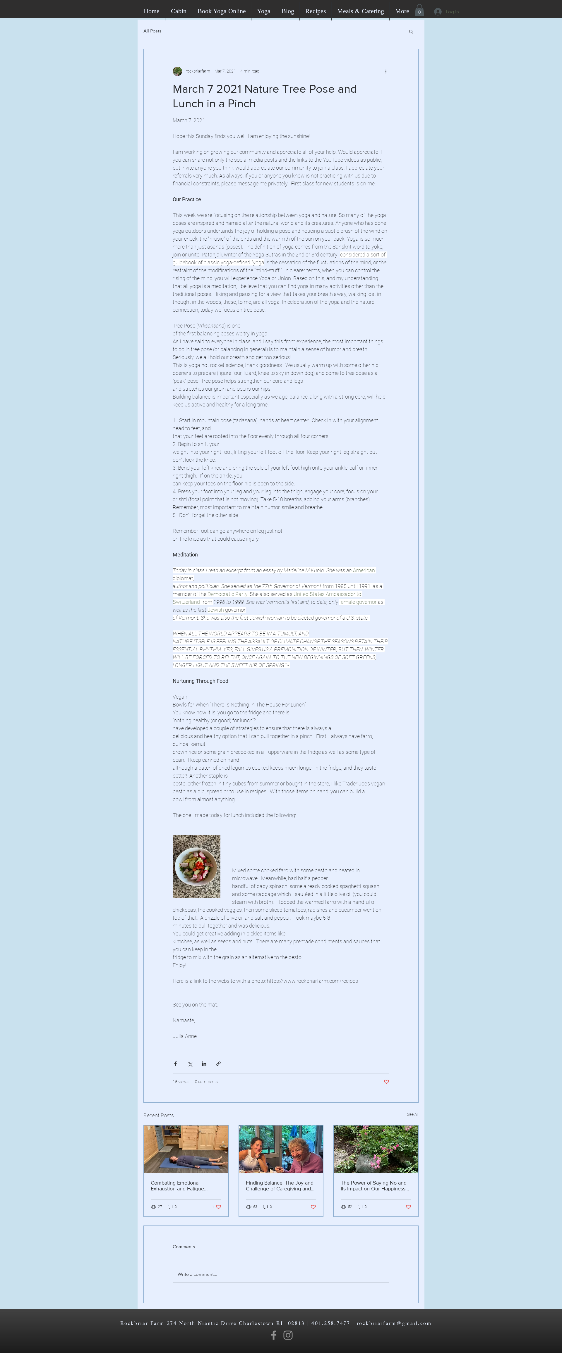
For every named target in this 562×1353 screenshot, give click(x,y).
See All (413, 1114)
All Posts (152, 31)
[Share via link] (218, 1063)
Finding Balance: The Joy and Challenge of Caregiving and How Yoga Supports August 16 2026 (281, 1186)
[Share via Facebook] (175, 1063)
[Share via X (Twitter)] (190, 1063)
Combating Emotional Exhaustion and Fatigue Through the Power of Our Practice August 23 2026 (181, 1186)
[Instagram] (288, 1335)
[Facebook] (274, 1335)
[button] (419, 10)
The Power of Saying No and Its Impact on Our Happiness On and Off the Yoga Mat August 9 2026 (374, 1186)
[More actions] (385, 71)
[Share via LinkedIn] (204, 1063)
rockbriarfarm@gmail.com (394, 1322)
